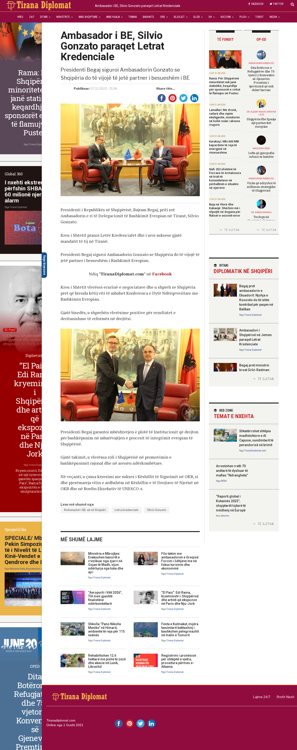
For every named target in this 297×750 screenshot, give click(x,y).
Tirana (132, 17)
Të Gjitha (231, 230)
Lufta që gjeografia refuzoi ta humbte (261, 155)
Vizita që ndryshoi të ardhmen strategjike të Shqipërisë (261, 186)
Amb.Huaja (113, 17)
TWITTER (278, 4)
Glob (196, 17)
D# (210, 17)
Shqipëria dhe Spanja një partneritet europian (261, 123)
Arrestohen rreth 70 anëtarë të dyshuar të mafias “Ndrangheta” (232, 470)
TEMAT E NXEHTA (234, 414)
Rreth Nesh (285, 697)
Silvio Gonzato (156, 510)
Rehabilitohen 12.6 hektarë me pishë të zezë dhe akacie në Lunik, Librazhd (107, 661)
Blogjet (179, 17)
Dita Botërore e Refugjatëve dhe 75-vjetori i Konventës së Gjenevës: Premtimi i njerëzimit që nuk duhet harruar (261, 79)
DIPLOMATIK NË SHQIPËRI (243, 269)
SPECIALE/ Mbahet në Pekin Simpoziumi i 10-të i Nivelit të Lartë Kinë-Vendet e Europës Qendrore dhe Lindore (33, 550)
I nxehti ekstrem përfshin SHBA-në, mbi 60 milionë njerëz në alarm (33, 191)
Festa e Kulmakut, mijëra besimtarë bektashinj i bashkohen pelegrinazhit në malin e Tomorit (180, 629)
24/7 (31, 17)
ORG (162, 17)
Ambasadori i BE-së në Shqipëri (85, 510)
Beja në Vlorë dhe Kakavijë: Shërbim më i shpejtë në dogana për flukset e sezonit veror (224, 210)
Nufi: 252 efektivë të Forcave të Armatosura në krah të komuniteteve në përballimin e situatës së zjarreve (225, 178)
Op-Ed (261, 39)
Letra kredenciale (126, 510)
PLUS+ (243, 17)
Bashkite (148, 17)
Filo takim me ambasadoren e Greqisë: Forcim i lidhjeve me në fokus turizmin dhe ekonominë (180, 561)
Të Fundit (225, 39)
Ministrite (63, 17)
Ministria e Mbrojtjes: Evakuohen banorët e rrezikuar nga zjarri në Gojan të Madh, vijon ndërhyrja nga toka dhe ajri (105, 563)
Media (273, 17)
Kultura (226, 17)
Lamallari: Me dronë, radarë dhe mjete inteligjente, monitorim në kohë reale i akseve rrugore (224, 117)
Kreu (20, 17)
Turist (259, 17)
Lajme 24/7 (261, 697)
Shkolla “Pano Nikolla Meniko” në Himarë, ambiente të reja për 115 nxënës (106, 629)
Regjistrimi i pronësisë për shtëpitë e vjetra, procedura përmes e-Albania (178, 661)
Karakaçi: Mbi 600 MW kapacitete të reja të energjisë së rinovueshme (224, 147)
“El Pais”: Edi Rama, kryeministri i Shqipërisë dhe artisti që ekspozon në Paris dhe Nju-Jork (180, 598)
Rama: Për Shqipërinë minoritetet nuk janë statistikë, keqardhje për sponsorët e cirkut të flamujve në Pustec (224, 86)
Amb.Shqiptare (88, 17)
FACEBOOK (257, 4)
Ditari (44, 17)
